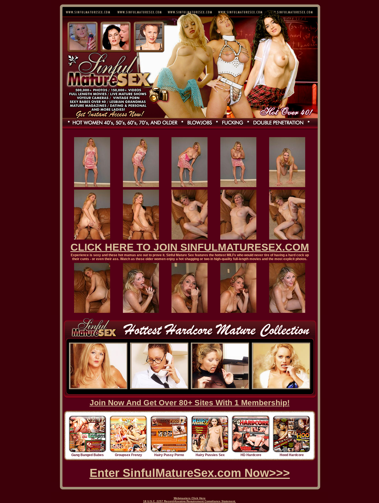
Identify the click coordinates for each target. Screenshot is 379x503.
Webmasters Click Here (190, 498)
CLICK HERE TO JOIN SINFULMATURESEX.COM (189, 247)
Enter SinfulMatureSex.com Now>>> (190, 472)
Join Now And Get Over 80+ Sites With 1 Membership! (190, 402)
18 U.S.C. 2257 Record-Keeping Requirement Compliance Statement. (189, 501)
